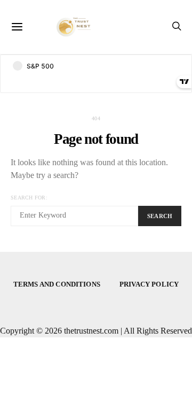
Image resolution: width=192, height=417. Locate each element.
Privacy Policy (149, 284)
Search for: (29, 197)
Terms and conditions (56, 284)
